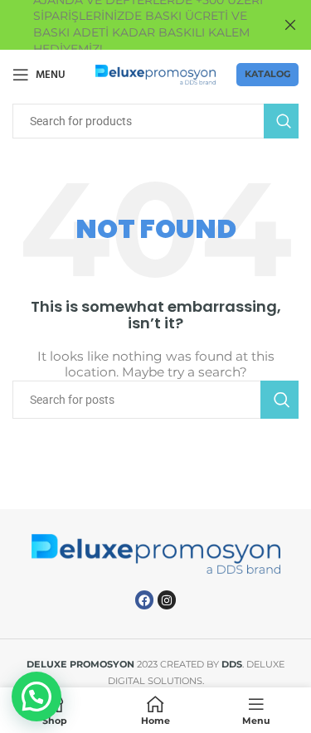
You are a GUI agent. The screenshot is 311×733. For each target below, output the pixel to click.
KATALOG (267, 74)
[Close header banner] (290, 25)
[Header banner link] (130, 25)
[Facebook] (144, 599)
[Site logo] (155, 73)
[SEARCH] (281, 121)
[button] (36, 696)
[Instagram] (167, 599)
